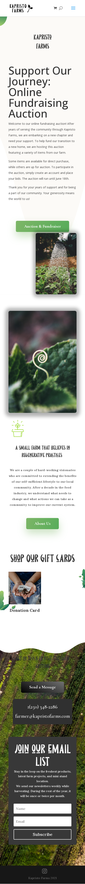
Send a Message (42, 687)
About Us (42, 523)
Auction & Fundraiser (42, 226)
